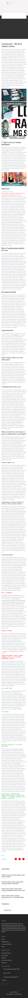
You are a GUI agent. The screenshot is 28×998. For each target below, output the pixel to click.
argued (20, 379)
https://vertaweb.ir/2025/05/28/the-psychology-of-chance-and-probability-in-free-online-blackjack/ (13, 195)
